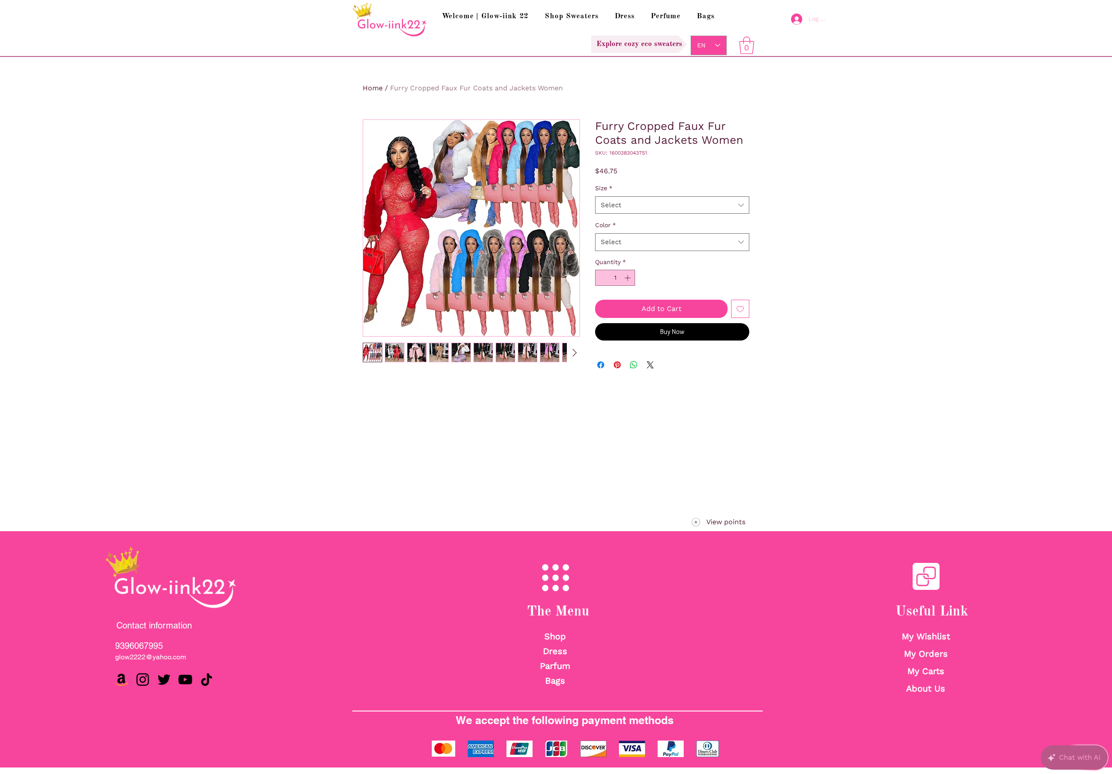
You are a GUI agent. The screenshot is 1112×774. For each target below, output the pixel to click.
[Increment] (628, 277)
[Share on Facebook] (601, 365)
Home (373, 88)
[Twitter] (164, 679)
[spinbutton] (615, 277)
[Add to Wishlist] (740, 309)
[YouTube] (185, 679)
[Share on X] (650, 365)
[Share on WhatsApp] (634, 365)
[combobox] (672, 205)
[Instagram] (142, 679)
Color (605, 225)
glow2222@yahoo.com (150, 657)
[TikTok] (206, 679)
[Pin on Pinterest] (617, 365)
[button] (746, 45)
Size (603, 188)
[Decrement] (601, 277)
